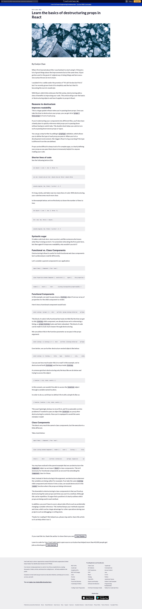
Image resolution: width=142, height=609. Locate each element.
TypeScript (107, 565)
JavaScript (73, 568)
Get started (52, 545)
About (42, 604)
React (89, 574)
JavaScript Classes (109, 579)
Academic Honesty (79, 604)
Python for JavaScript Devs (111, 587)
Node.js (73, 579)
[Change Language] (126, 1)
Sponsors (71, 604)
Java (106, 572)
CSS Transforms (92, 570)
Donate (137, 1)
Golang (90, 577)
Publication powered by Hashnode (32, 604)
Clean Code (91, 565)
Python (106, 577)
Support (66, 604)
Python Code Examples (110, 581)
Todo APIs (90, 579)
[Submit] (2, 1)
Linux (72, 574)
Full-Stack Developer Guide (95, 587)
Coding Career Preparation (78, 587)
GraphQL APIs (75, 570)
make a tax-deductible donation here (40, 582)
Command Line (108, 568)
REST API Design (75, 572)
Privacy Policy (97, 604)
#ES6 (40, 9)
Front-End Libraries (76, 581)
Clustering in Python (76, 583)
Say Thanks (80, 536)
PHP (89, 572)
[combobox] (19, 1)
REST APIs (74, 565)
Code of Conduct (89, 604)
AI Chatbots (91, 568)
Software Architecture (93, 583)
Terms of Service (105, 604)
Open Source (57, 604)
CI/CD (106, 574)
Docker (73, 577)
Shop (62, 604)
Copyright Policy (114, 604)
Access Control (108, 570)
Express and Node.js (93, 581)
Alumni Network (49, 604)
